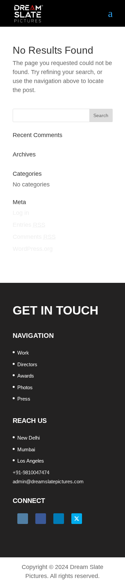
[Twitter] (76, 518)
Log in (21, 212)
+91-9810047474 (31, 472)
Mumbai (26, 449)
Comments (34, 236)
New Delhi (28, 438)
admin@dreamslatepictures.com (48, 481)
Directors (27, 364)
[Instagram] (22, 518)
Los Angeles (30, 461)
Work (23, 353)
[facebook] (40, 518)
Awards (25, 376)
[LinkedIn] (58, 518)
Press (23, 399)
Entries (29, 224)
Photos (25, 387)
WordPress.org (33, 248)
